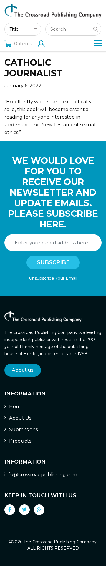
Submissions (23, 429)
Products (20, 441)
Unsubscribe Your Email (53, 278)
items (23, 44)
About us (23, 370)
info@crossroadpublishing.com (40, 474)
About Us (20, 418)
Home (16, 406)
